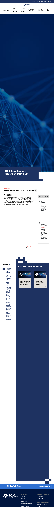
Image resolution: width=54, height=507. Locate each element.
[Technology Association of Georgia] (27, 4)
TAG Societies (40, 496)
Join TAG (38, 1)
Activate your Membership (26, 503)
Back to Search (7, 188)
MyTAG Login (43, 1)
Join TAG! (23, 496)
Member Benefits (24, 501)
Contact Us (49, 1)
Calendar (33, 1)
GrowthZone (29, 247)
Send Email (43, 227)
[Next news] (11, 264)
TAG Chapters (40, 498)
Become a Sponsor (25, 506)
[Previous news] (9, 264)
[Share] (35, 190)
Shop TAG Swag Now (43, 486)
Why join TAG (24, 498)
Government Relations (42, 504)
